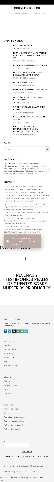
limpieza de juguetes (11, 207)
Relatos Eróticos (11, 365)
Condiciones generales (14, 421)
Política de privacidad (13, 425)
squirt (34, 229)
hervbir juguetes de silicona (35, 198)
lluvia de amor (24, 207)
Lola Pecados (9, 341)
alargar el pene (9, 186)
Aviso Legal (8, 405)
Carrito (7, 381)
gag (19, 198)
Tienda (7, 345)
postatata (20, 215)
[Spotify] (22, 331)
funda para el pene (10, 198)
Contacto (8, 393)
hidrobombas (8, 201)
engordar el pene (10, 195)
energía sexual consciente (37, 192)
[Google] (18, 331)
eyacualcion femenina (24, 195)
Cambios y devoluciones (14, 417)
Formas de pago (11, 409)
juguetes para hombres (11, 204)
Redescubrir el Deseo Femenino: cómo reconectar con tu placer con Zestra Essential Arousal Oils (26, 222)
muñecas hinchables (29, 212)
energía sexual (22, 192)
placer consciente (10, 215)
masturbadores (9, 210)
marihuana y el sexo (36, 207)
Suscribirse (27, 451)
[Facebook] (5, 331)
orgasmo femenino (43, 212)
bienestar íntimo (20, 186)
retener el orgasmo (24, 226)
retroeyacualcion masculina (13, 229)
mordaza (18, 210)
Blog (5, 361)
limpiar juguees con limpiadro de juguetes (35, 204)
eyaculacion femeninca (41, 195)
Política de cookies (12, 429)
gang (22, 198)
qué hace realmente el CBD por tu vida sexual (19, 218)
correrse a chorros (10, 192)
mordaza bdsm (28, 210)
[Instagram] (14, 331)
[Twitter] (9, 331)
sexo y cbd (27, 229)
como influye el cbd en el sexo (14, 189)
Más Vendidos (10, 349)
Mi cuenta (8, 377)
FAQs (6, 389)
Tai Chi (39, 232)
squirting (40, 229)
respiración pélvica (10, 226)
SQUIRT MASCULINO (10, 232)
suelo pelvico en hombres (27, 232)
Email (6, 441)
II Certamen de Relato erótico (24, 201)
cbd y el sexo (39, 186)
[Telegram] (26, 331)
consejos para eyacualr (33, 189)
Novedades (9, 353)
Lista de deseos (10, 385)
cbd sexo (31, 186)
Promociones (9, 357)
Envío (6, 413)
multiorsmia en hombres (12, 212)
